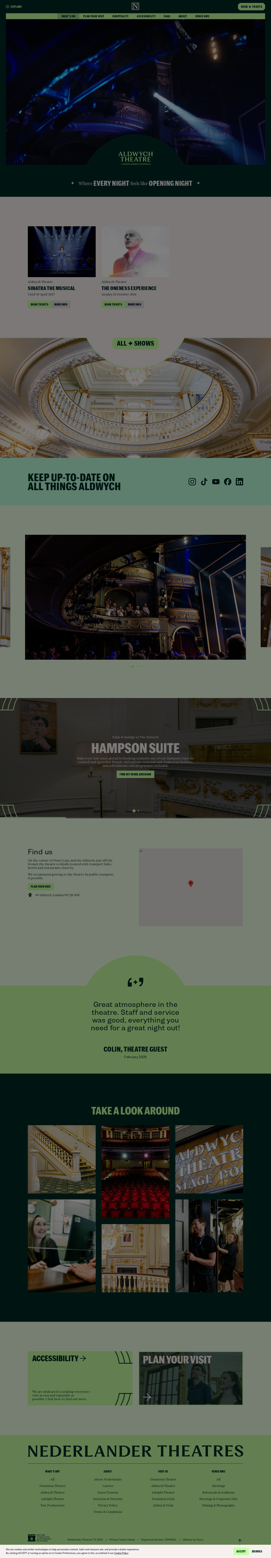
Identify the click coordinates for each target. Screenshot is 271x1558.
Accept (241, 1551)
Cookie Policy (121, 1553)
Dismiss (257, 1551)
